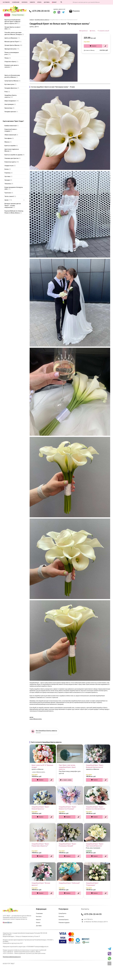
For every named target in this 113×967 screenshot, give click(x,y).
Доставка (47, 2)
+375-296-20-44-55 (40, 11)
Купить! (94, 46)
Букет (10, 922)
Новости (32, 2)
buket (55, 2)
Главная (32, 19)
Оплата (39, 2)
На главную (6, 2)
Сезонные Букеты (63, 919)
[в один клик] (105, 46)
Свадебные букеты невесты (42, 19)
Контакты (24, 2)
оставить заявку (67, 780)
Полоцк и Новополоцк (18, 15)
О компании (15, 2)
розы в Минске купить (36, 719)
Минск (7, 15)
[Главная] (10, 912)
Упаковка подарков (64, 922)
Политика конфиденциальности (12, 956)
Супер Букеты (62, 913)
